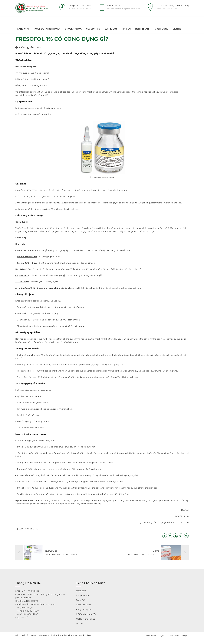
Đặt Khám (111, 28)
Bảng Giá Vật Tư (84, 609)
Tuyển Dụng (160, 28)
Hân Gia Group (88, 635)
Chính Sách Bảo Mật (177, 636)
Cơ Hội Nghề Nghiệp (86, 619)
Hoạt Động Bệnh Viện (46, 28)
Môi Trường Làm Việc (86, 614)
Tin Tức (126, 28)
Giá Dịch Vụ (93, 28)
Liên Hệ (177, 28)
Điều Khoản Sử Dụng (155, 636)
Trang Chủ (22, 28)
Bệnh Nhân (142, 28)
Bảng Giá (80, 600)
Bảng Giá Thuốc (83, 604)
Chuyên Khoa (73, 28)
